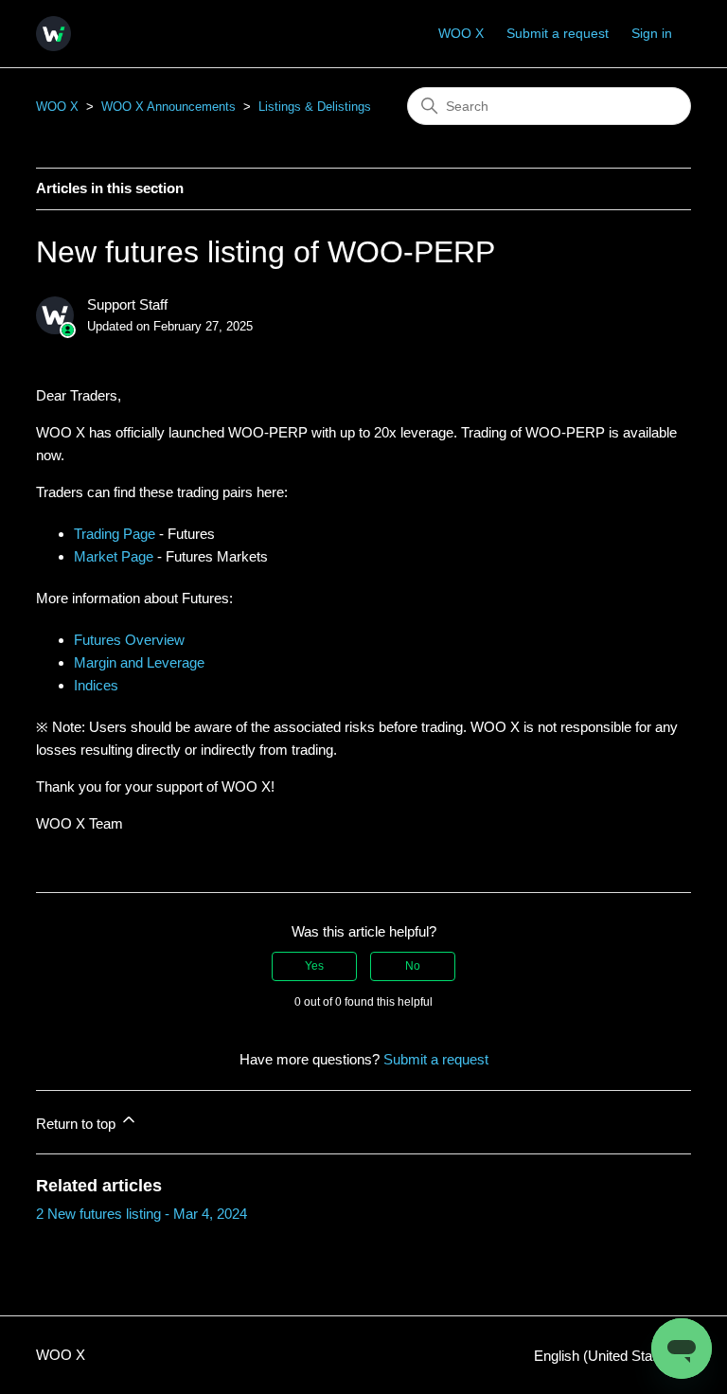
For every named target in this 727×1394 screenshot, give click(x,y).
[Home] (53, 33)
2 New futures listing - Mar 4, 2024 (141, 1214)
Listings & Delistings (314, 106)
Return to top (77, 1124)
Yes (314, 966)
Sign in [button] (651, 33)
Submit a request (557, 33)
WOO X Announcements (168, 106)
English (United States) (607, 1356)
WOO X (461, 33)
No (412, 966)
